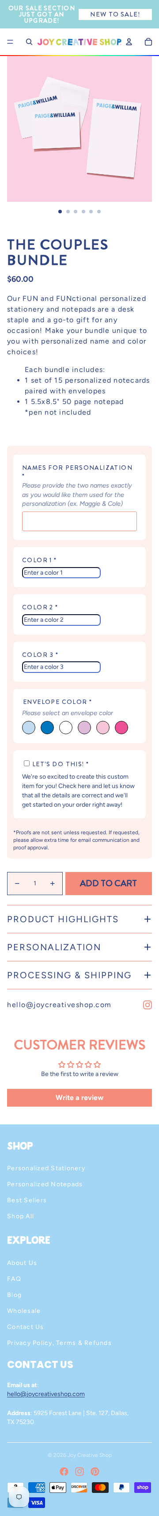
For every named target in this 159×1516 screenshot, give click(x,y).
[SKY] (28, 727)
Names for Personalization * (77, 472)
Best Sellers (27, 1200)
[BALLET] (103, 727)
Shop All (20, 1216)
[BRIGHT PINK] (121, 727)
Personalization (54, 947)
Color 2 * (40, 607)
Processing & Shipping (69, 975)
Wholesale (24, 1311)
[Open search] (29, 42)
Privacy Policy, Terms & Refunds (59, 1343)
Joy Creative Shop (90, 1455)
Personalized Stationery (46, 1168)
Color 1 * (39, 560)
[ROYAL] (47, 727)
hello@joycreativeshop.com (59, 1004)
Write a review (79, 1097)
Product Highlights (63, 919)
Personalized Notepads (45, 1184)
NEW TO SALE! (115, 14)
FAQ (14, 1279)
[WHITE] (65, 727)
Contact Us (25, 1327)
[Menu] (10, 42)
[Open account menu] (129, 42)
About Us (22, 1263)
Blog (14, 1295)
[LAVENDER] (84, 727)
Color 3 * (40, 655)
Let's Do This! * (60, 764)
